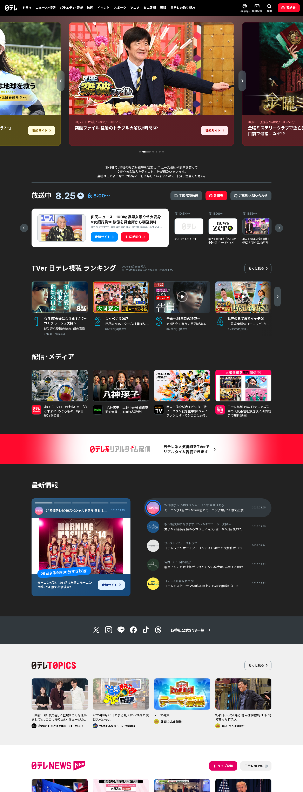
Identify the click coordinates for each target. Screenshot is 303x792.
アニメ (135, 8)
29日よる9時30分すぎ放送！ (64, 572)
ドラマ (27, 8)
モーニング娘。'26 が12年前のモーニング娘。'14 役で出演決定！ (64, 585)
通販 (163, 8)
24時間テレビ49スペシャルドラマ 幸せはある (77, 511)
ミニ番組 (150, 8)
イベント (103, 8)
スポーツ (120, 8)
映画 (90, 8)
